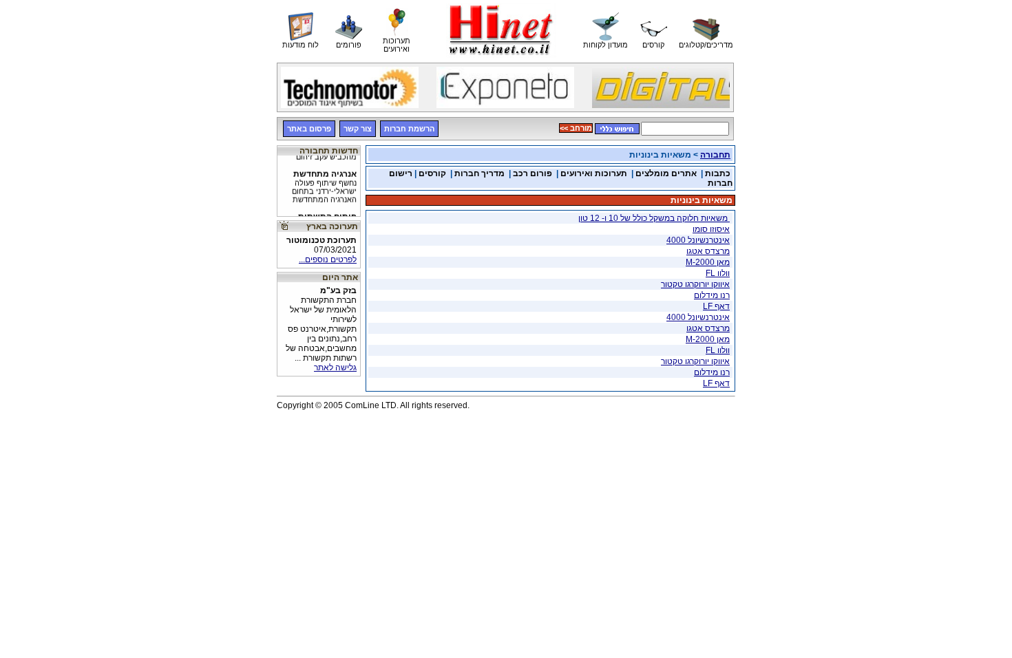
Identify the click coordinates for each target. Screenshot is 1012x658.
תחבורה (715, 155)
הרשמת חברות (409, 129)
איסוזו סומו (711, 229)
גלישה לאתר (335, 367)
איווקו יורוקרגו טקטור (695, 284)
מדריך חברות (479, 173)
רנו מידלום (712, 295)
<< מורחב (576, 128)
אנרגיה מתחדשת (324, 183)
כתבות (717, 173)
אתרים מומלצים (666, 173)
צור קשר (358, 129)
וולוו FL (718, 273)
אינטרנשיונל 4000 (698, 240)
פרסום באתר (309, 129)
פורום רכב (532, 173)
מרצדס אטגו (708, 251)
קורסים (432, 173)
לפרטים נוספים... (328, 259)
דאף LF (716, 306)
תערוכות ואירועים (593, 173)
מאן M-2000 (708, 262)
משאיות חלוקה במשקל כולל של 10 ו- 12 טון (654, 218)
